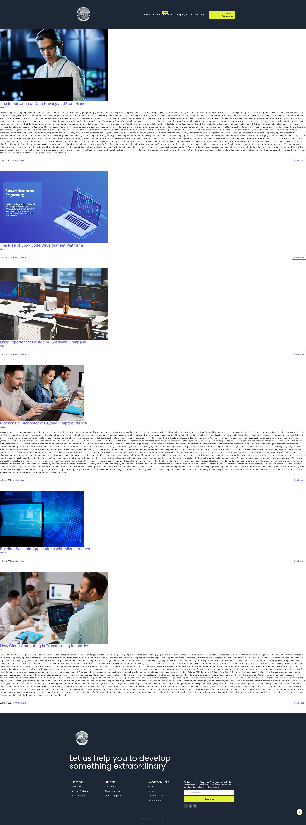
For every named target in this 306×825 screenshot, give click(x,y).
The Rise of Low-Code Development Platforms (42, 245)
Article (3, 107)
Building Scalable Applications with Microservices (45, 548)
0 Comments (20, 160)
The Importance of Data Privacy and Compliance (44, 103)
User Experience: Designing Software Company (43, 342)
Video (2, 249)
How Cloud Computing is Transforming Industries (44, 645)
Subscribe (209, 799)
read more (299, 160)
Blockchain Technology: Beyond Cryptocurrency (43, 423)
